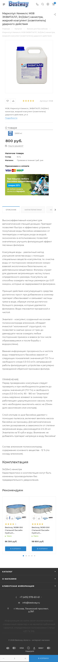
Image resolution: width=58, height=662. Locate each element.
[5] (33, 101)
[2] (26, 101)
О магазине (9, 579)
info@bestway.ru (31, 602)
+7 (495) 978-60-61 (30, 597)
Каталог (7, 571)
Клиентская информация (18, 586)
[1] (23, 101)
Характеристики (33, 210)
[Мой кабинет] (48, 4)
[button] (23, 556)
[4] (30, 101)
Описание (11, 210)
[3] (28, 101)
